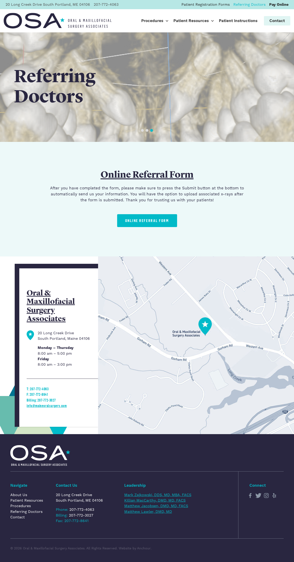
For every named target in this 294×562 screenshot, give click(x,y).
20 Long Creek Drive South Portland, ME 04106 (79, 498)
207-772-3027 (81, 515)
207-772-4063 (81, 509)
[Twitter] (258, 495)
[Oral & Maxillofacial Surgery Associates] (57, 20)
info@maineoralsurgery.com (47, 405)
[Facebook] (250, 495)
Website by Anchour (135, 548)
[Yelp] (274, 495)
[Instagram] (266, 495)
